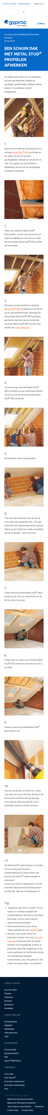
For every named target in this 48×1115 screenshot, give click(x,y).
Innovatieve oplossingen (14, 1085)
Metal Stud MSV (12, 309)
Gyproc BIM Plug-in (12, 1061)
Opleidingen (9, 1029)
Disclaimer (39, 1106)
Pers (6, 1089)
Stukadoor (8, 997)
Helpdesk (8, 1025)
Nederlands (39, 4)
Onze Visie (8, 1074)
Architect (8, 1001)
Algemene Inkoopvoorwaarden (20, 1099)
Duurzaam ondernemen (14, 1081)
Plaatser (7, 993)
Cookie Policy (12, 1110)
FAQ (6, 1057)
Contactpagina (10, 1022)
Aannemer (8, 1005)
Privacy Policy (27, 1110)
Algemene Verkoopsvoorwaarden (21, 1103)
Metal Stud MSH (21, 152)
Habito (33, 930)
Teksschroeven (22, 327)
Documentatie (10, 1050)
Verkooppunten (10, 1033)
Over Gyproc (10, 1078)
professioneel (24, 4)
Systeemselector (11, 1053)
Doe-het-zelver (9, 4)
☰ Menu (41, 23)
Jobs (6, 1036)
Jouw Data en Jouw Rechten (19, 1106)
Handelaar (8, 1008)
